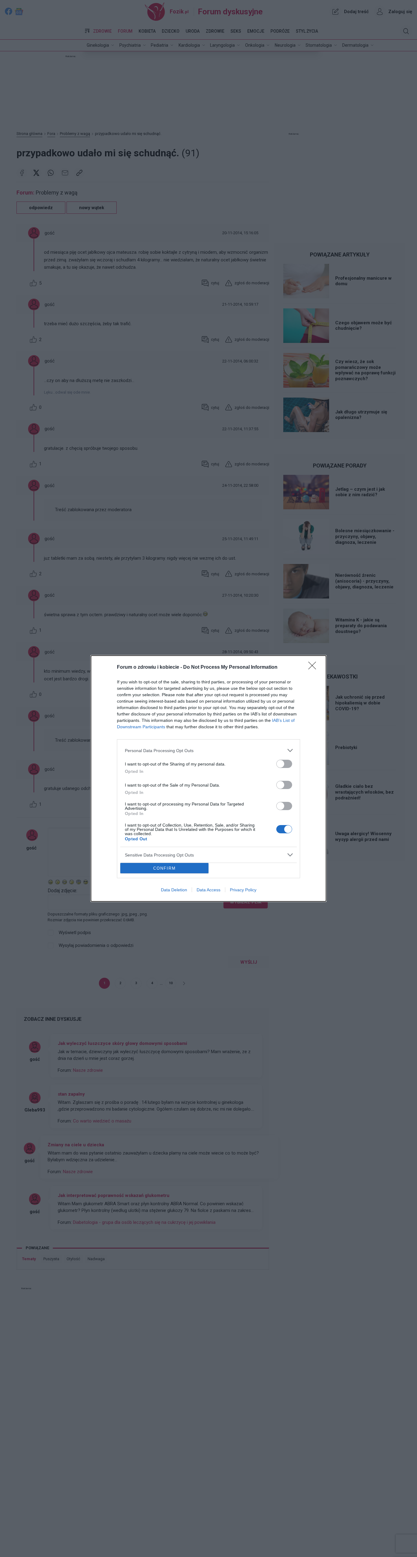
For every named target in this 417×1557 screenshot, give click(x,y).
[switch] (284, 764)
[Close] (314, 667)
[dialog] (208, 778)
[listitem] (208, 750)
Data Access (208, 889)
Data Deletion (174, 889)
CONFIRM (164, 868)
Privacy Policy (243, 889)
